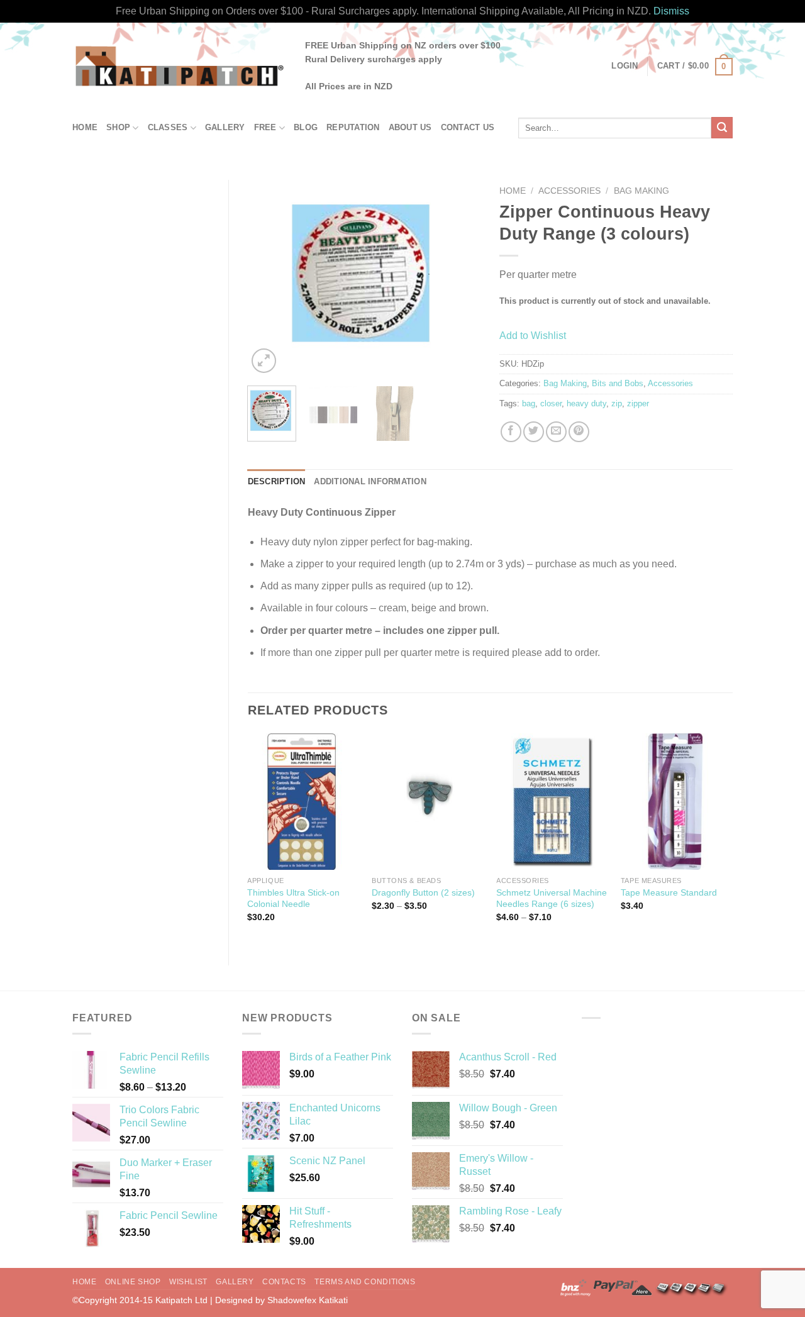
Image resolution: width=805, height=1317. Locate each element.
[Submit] (722, 127)
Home (84, 127)
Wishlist (188, 1281)
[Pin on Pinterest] (579, 431)
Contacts (284, 1281)
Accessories (569, 191)
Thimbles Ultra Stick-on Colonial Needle (293, 898)
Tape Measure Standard (669, 892)
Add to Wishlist (532, 335)
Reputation (353, 127)
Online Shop (133, 1281)
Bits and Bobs (617, 383)
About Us (410, 127)
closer (551, 403)
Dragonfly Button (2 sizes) (423, 892)
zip (616, 403)
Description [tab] (277, 481)
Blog (306, 127)
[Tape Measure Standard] (677, 801)
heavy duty (586, 403)
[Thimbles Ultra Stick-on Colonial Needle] (303, 801)
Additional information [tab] (370, 481)
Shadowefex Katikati (307, 1300)
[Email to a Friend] (556, 431)
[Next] (460, 278)
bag (528, 403)
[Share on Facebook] (511, 431)
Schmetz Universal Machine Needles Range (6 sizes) (551, 898)
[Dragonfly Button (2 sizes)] (428, 801)
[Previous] (268, 278)
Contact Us (468, 127)
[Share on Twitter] (533, 431)
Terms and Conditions (364, 1281)
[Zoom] (264, 360)
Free (265, 127)
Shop (118, 127)
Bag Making (641, 191)
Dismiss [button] (671, 11)
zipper (638, 403)
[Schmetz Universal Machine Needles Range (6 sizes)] (552, 801)
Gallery (225, 127)
